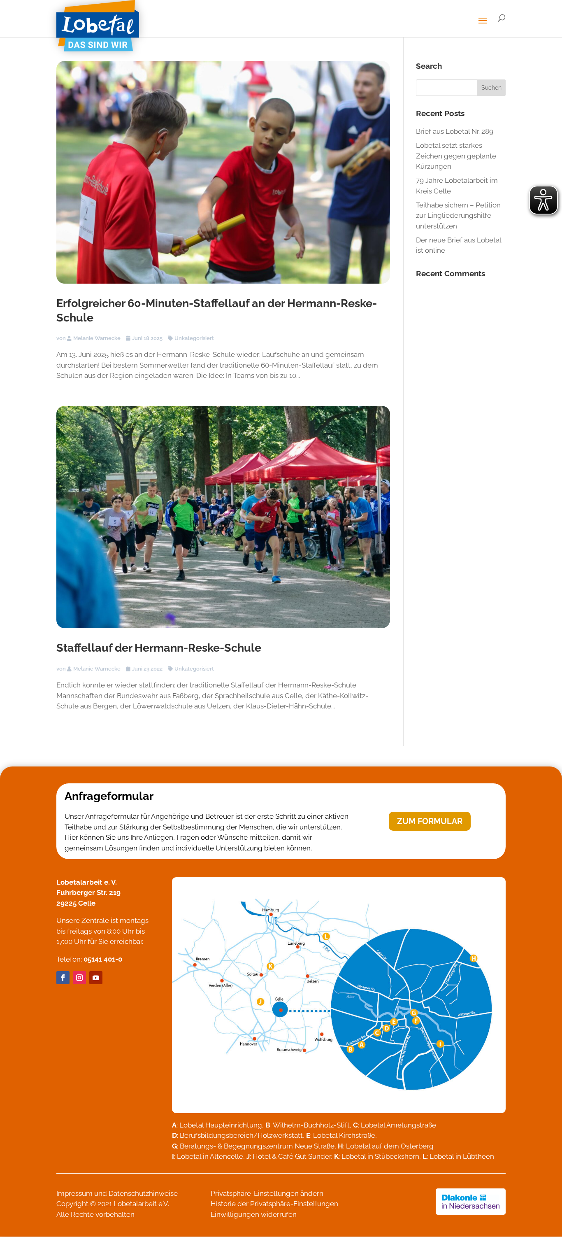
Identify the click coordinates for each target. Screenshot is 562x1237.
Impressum (74, 1193)
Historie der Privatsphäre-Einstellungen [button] (274, 1204)
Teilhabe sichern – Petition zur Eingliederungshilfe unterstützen (458, 215)
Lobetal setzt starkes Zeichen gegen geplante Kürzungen (456, 155)
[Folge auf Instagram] (79, 977)
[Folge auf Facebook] (63, 977)
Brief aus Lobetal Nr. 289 (454, 131)
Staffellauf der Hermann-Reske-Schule (158, 647)
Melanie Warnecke (97, 338)
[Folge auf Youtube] (95, 977)
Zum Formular (429, 821)
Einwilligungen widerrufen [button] (254, 1214)
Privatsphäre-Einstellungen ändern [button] (267, 1193)
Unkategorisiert (194, 338)
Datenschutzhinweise (143, 1193)
